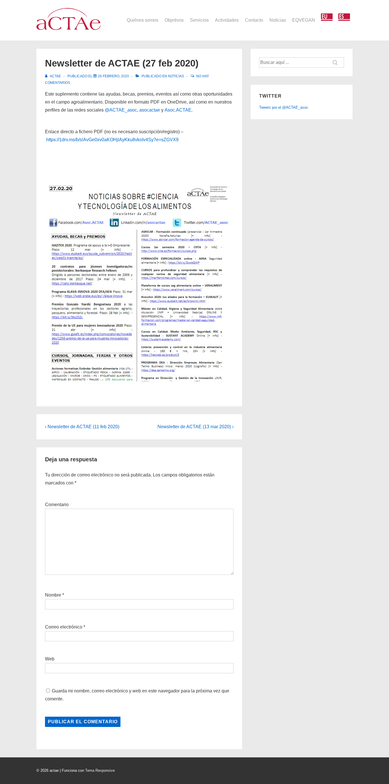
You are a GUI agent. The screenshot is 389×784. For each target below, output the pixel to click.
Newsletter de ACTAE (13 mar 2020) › (195, 426)
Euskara (326, 17)
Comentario (57, 504)
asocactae (149, 110)
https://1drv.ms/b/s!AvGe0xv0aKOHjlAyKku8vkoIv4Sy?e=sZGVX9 (112, 139)
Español (344, 17)
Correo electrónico (63, 627)
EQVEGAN (303, 20)
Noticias (277, 20)
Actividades (227, 20)
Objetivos (174, 20)
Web (49, 658)
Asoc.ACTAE (178, 110)
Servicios (199, 20)
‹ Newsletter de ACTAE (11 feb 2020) (82, 426)
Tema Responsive (100, 770)
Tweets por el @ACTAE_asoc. (284, 107)
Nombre (53, 595)
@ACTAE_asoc (121, 110)
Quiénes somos (142, 20)
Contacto (254, 20)
